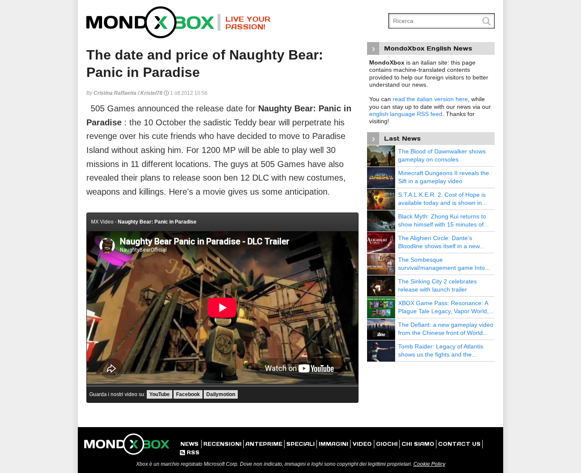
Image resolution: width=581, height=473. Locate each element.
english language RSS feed (405, 113)
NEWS (189, 444)
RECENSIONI (222, 444)
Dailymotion (220, 394)
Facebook (188, 394)
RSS (189, 452)
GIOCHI (387, 444)
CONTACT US (459, 444)
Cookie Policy (429, 464)
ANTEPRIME (263, 444)
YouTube (159, 394)
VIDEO (362, 444)
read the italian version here (430, 99)
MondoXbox (153, 22)
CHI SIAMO (418, 444)
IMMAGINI (333, 444)
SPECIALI (300, 444)
